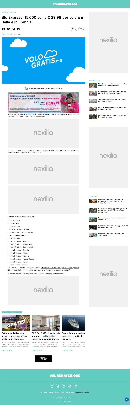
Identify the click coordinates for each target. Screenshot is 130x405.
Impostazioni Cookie (82, 392)
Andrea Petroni (7, 34)
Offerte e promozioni (9, 12)
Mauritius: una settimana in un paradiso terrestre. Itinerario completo (112, 84)
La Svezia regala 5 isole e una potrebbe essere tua (112, 218)
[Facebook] (51, 384)
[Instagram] (57, 384)
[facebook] (4, 30)
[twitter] (8, 30)
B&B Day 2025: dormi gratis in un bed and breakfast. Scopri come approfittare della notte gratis (46, 336)
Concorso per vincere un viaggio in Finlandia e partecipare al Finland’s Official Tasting (110, 201)
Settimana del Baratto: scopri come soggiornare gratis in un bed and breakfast (14, 336)
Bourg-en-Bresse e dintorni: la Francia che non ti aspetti (112, 108)
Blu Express (74, 114)
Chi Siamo (43, 392)
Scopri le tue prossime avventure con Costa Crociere (73, 336)
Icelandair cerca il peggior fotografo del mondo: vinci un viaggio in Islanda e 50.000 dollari (112, 210)
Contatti (50, 392)
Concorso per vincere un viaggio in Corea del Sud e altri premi (113, 226)
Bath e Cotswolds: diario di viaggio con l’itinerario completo (112, 116)
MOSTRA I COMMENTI (43, 359)
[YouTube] (63, 384)
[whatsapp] (13, 30)
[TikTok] (69, 384)
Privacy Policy (59, 392)
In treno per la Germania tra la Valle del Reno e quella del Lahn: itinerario (112, 92)
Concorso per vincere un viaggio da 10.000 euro (111, 234)
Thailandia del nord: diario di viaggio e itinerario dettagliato (112, 100)
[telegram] (18, 30)
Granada (41, 274)
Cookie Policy (69, 392)
